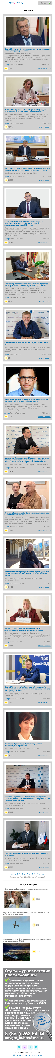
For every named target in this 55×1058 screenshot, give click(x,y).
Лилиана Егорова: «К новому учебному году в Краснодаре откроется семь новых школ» (25, 110)
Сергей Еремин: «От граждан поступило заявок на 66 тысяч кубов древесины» (27, 50)
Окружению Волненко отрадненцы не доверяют (26, 889)
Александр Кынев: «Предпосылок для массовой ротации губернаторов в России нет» (26, 400)
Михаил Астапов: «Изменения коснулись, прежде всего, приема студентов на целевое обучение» (27, 169)
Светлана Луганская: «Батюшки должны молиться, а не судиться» (23, 744)
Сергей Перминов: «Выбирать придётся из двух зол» (26, 343)
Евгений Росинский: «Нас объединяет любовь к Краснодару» (26, 854)
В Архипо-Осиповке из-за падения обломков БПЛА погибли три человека (26, 913)
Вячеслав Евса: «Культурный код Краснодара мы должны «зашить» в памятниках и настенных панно (26, 573)
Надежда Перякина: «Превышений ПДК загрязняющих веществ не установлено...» (23, 629)
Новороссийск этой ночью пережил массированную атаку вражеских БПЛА (27, 940)
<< (12, 874)
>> (43, 874)
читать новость (44, 68)
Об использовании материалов (27, 1055)
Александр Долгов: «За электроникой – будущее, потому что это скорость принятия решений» (26, 284)
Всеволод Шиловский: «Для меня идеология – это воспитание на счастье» (26, 513)
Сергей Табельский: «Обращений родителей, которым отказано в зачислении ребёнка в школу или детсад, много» (27, 688)
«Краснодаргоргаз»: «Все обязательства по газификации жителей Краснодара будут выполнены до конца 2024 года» (23, 223)
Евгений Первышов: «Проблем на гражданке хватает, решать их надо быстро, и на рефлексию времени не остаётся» (27, 798)
